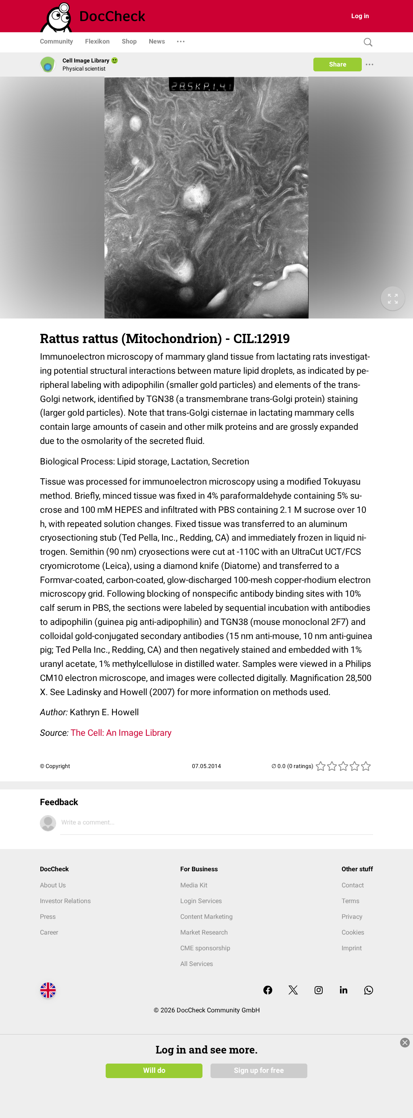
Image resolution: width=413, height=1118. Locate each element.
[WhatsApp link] (368, 991)
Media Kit (193, 885)
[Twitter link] (293, 991)
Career (49, 932)
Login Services (201, 901)
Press (48, 916)
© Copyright (55, 766)
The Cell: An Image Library (121, 733)
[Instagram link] (318, 991)
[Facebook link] (267, 991)
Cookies (353, 932)
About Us (53, 885)
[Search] (366, 42)
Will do (154, 1070)
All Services (196, 964)
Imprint (352, 948)
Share (337, 64)
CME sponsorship (205, 948)
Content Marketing (206, 916)
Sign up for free (259, 1070)
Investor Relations (65, 901)
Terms (350, 901)
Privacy (352, 916)
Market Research (204, 932)
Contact (353, 885)
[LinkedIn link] (343, 991)
